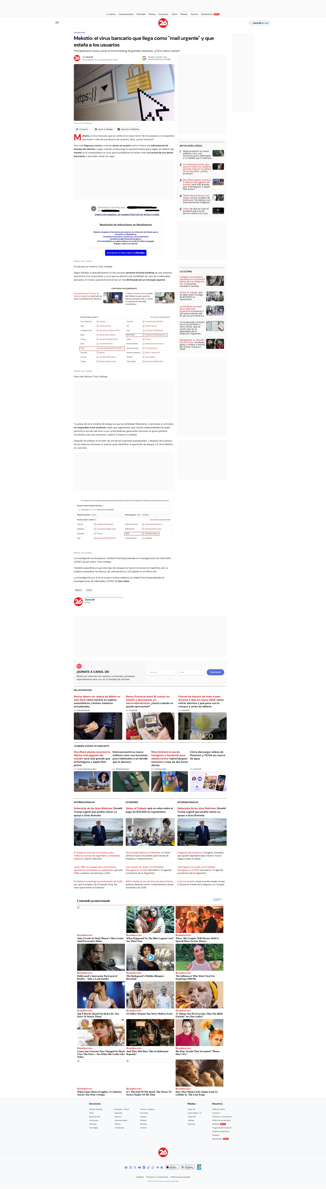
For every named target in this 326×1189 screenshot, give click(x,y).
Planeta (143, 1120)
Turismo (143, 1128)
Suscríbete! (215, 672)
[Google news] (161, 1167)
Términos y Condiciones (157, 1177)
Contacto (216, 1113)
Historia (143, 1116)
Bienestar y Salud (122, 1109)
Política (117, 1124)
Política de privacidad (221, 1120)
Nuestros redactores (220, 1131)
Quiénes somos (218, 1109)
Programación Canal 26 (222, 1128)
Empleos (215, 1135)
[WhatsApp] (153, 1167)
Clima (91, 1113)
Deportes (118, 1113)
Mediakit (218, 1124)
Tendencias (119, 1128)
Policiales (93, 1124)
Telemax (191, 1120)
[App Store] (172, 1167)
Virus (89, 590)
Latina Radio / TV (194, 1113)
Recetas (143, 1124)
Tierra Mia (192, 1116)
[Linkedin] (144, 1167)
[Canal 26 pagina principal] (163, 27)
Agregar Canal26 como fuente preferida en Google (159, 58)
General (118, 1116)
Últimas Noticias (95, 1109)
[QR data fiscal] (199, 1169)
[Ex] (135, 1167)
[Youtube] (139, 1167)
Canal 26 (89, 57)
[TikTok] (148, 1167)
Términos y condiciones (222, 1116)
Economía (132, 802)
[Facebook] (126, 1167)
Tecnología (79, 32)
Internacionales (84, 802)
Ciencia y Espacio (147, 1109)
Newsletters (220, 1139)
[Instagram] (130, 1167)
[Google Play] (187, 1167)
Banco (78, 590)
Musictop (191, 1124)
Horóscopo (93, 1120)
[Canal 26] (163, 1153)
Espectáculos (94, 1116)
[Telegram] (157, 1167)
